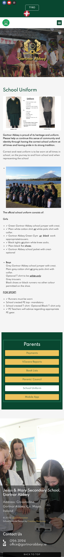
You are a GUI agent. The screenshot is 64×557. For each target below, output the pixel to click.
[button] (59, 22)
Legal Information (19, 518)
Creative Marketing (37, 521)
